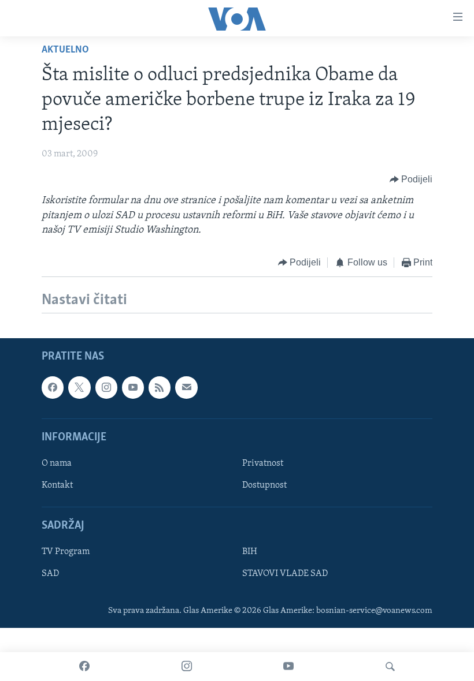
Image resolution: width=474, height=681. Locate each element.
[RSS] (160, 388)
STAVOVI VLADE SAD (285, 574)
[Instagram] (187, 666)
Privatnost (262, 463)
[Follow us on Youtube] (133, 388)
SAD (50, 574)
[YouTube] (288, 666)
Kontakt (57, 485)
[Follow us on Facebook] (53, 388)
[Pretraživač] (390, 666)
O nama (57, 463)
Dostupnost (264, 485)
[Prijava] (186, 388)
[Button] (411, 179)
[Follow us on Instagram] (106, 388)
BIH (249, 552)
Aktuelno (65, 50)
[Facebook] (84, 666)
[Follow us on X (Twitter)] (79, 388)
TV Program (66, 552)
